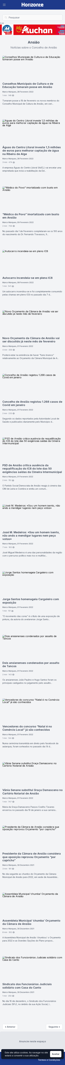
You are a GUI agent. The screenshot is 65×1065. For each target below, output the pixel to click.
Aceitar (55, 1054)
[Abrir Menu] (4, 5)
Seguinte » (54, 1027)
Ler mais (9, 111)
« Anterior (10, 1027)
